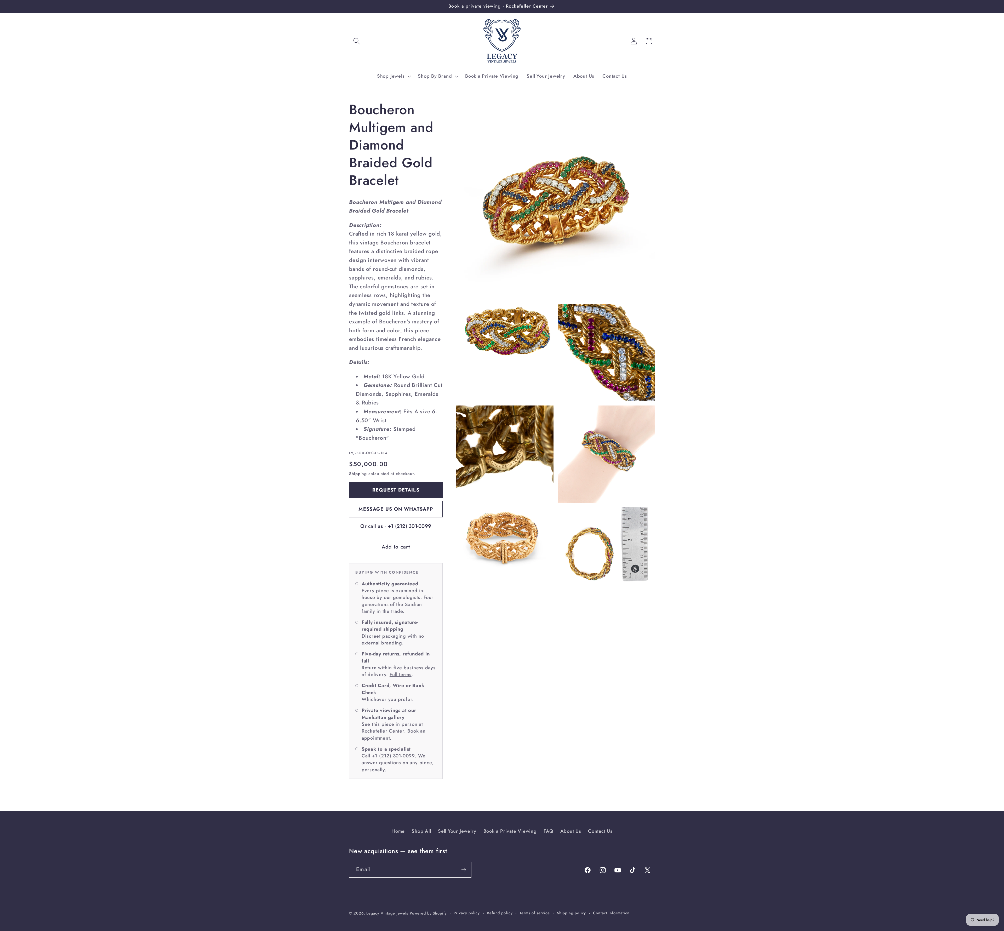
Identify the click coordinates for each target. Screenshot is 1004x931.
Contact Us (600, 831)
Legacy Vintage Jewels (387, 913)
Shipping (358, 474)
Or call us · (395, 526)
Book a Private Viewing (510, 831)
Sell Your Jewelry (457, 831)
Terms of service (535, 913)
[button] (356, 40)
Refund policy (500, 913)
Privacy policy (467, 913)
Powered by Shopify (428, 913)
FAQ (548, 831)
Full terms (401, 674)
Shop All (421, 831)
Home (398, 831)
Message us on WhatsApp (395, 509)
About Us (570, 831)
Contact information (611, 913)
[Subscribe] (463, 870)
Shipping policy (571, 913)
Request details (396, 490)
